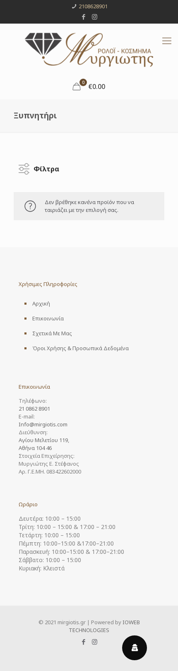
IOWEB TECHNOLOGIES (104, 626)
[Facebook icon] (83, 16)
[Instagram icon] (94, 16)
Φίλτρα (46, 166)
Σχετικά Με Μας (52, 333)
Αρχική (41, 303)
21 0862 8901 (34, 408)
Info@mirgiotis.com (43, 424)
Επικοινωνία (48, 318)
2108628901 (93, 6)
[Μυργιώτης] (89, 49)
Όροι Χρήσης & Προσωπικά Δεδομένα (80, 348)
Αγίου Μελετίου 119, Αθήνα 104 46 (44, 444)
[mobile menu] (167, 40)
